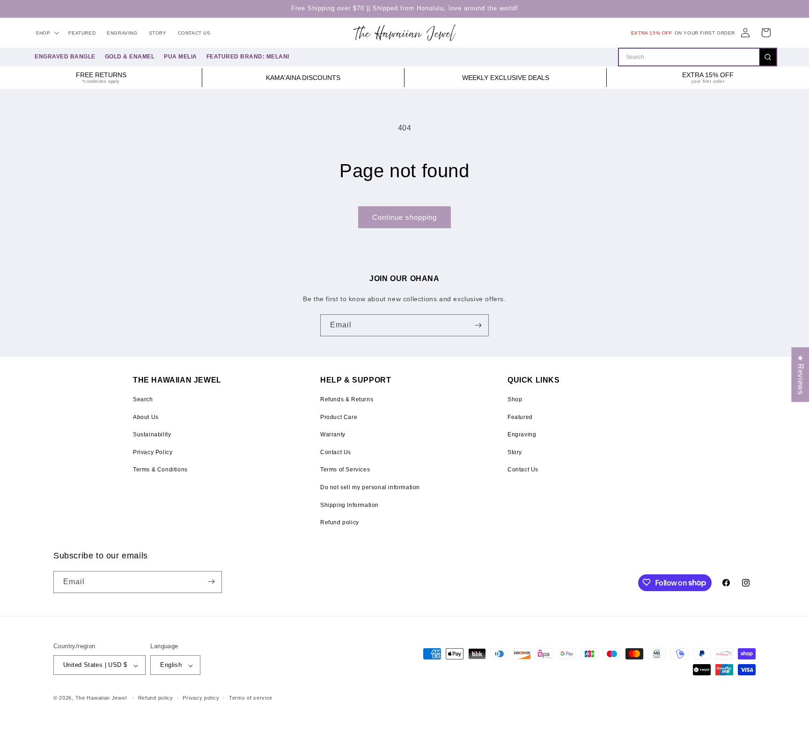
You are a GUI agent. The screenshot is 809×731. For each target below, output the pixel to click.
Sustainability (152, 434)
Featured (520, 417)
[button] (46, 33)
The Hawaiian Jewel (101, 698)
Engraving (521, 434)
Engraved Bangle (65, 56)
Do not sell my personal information (370, 487)
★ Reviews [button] (800, 374)
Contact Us (335, 452)
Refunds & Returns (346, 399)
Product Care (338, 417)
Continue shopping (404, 217)
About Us (146, 417)
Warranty (333, 434)
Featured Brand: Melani (247, 56)
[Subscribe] (478, 325)
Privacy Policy (152, 452)
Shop (514, 399)
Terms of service (250, 698)
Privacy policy (201, 698)
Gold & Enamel (130, 56)
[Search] (767, 57)
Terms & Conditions (160, 469)
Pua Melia (180, 56)
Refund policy (339, 522)
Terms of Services (345, 469)
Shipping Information (349, 505)
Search (143, 399)
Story (514, 452)
